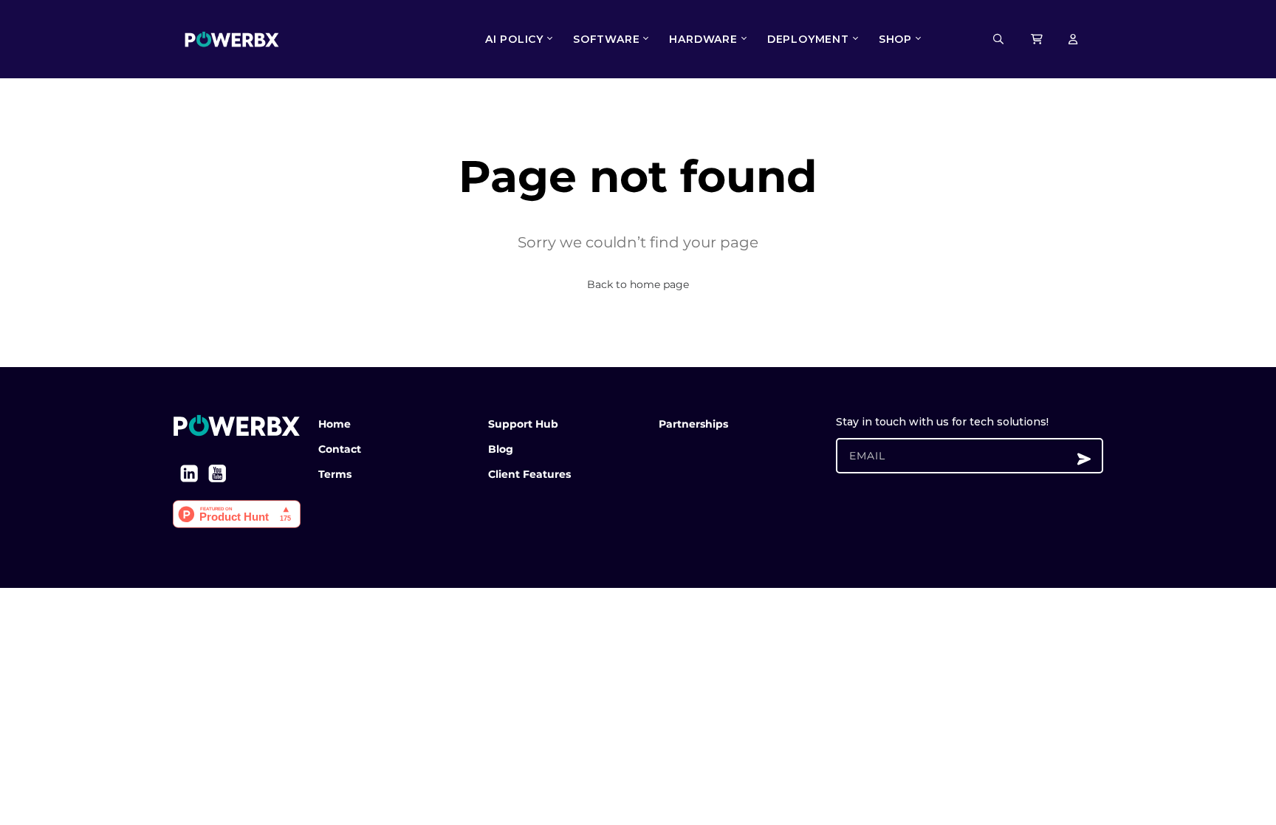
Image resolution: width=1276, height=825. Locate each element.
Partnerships (693, 424)
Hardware (703, 39)
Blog (500, 449)
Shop (895, 39)
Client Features (529, 474)
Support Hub (523, 424)
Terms (334, 474)
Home (334, 424)
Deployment (808, 39)
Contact (339, 449)
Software (606, 39)
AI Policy (514, 39)
